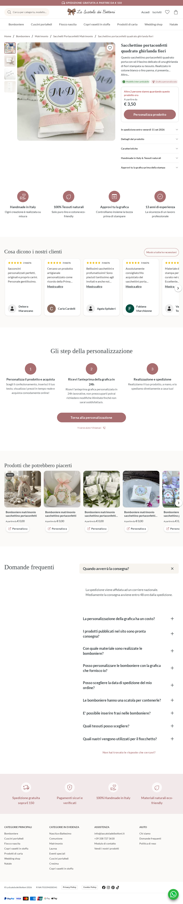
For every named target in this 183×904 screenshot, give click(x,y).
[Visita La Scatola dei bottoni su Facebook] (103, 887)
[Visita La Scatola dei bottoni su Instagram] (108, 887)
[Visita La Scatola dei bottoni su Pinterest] (113, 887)
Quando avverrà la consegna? (106, 568)
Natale (174, 24)
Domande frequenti (150, 838)
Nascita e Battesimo (60, 833)
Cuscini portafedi (41, 24)
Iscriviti (157, 12)
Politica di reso (147, 843)
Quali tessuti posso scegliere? (106, 726)
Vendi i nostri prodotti (106, 848)
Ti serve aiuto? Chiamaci (89, 427)
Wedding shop (153, 24)
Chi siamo (144, 833)
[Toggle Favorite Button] (110, 48)
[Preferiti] (167, 12)
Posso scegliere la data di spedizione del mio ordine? (117, 685)
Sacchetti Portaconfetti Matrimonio (73, 36)
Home (7, 36)
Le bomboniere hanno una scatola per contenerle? (122, 700)
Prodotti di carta (127, 24)
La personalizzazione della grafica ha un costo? (119, 618)
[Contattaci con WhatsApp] (173, 894)
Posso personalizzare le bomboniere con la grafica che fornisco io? (122, 668)
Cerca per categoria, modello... (29, 12)
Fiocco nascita (67, 24)
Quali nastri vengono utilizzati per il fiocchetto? (120, 739)
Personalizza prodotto (149, 114)
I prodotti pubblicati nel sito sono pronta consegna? (114, 633)
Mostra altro (55, 286)
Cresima (54, 863)
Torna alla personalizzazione (91, 417)
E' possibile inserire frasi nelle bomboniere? (116, 713)
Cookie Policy (89, 887)
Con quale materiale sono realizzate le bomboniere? (112, 650)
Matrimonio (41, 36)
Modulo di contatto (105, 843)
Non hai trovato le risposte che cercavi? (129, 752)
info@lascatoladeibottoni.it (109, 833)
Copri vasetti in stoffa (97, 24)
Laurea (53, 848)
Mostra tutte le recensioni (161, 252)
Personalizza (19, 528)
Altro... (125, 74)
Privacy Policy (69, 887)
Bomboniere (16, 24)
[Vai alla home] (91, 12)
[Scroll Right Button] (178, 288)
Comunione (55, 838)
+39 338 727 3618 (104, 838)
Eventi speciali (57, 853)
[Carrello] (176, 12)
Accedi (145, 12)
